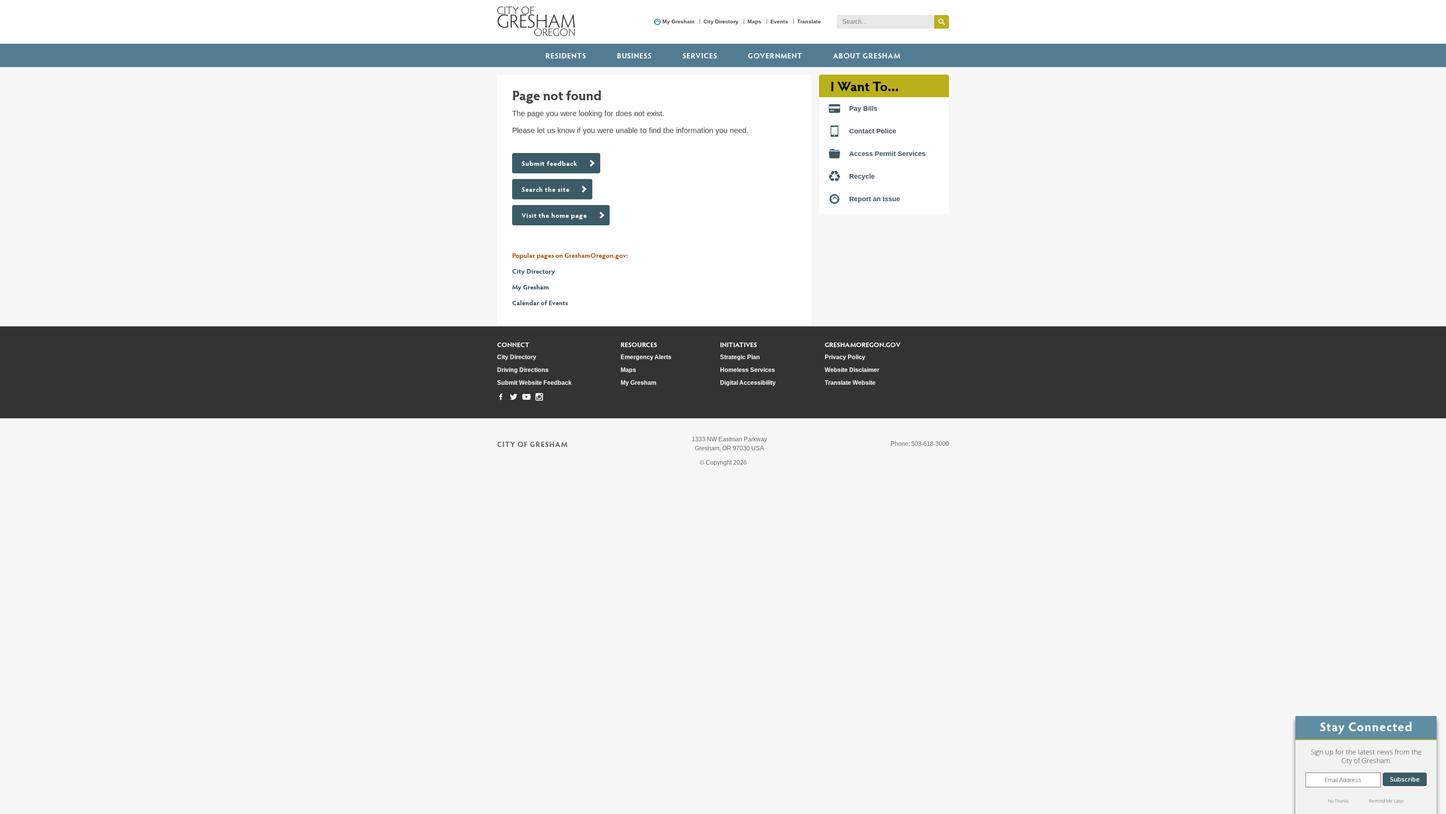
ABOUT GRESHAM (867, 55)
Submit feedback (550, 163)
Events (779, 21)
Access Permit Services (887, 154)
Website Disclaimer (852, 370)
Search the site (546, 189)
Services (699, 55)
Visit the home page (554, 215)
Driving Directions (523, 370)
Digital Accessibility (748, 382)
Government (775, 55)
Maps (754, 21)
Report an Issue (874, 199)
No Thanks (1338, 801)
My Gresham (678, 21)
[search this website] (941, 22)
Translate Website (850, 382)
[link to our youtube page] (526, 396)
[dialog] (1366, 765)
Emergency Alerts (646, 357)
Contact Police (872, 131)
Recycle (862, 176)
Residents (565, 55)
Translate (809, 21)
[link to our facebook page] (500, 396)
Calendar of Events (540, 302)
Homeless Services (747, 370)
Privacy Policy (845, 357)
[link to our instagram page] (539, 396)
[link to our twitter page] (513, 396)
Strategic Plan (740, 357)
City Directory (720, 21)
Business (634, 55)
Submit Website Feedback (534, 382)
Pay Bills (863, 108)
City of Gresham (532, 444)
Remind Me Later (1386, 801)
